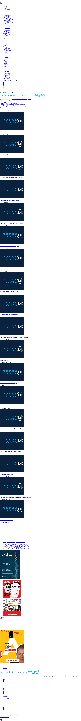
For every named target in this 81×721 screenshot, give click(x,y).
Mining (6, 44)
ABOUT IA (5, 8)
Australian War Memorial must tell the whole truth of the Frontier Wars (13, 106)
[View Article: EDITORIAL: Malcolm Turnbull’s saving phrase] (12, 266)
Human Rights (8, 48)
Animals (6, 52)
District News (7, 69)
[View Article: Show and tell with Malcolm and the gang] (12, 380)
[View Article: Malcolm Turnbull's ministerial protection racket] (12, 198)
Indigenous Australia (9, 68)
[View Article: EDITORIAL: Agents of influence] (12, 472)
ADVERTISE (8, 14)
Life (4, 46)
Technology (7, 43)
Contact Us (6, 679)
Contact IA (7, 16)
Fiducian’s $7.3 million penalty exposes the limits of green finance (12, 104)
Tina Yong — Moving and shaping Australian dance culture (14, 542)
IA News (7, 7)
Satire (6, 62)
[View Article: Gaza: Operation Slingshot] (12, 152)
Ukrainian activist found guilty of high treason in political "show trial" (16, 545)
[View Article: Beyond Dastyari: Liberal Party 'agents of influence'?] (12, 449)
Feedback (7, 17)
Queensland (7, 73)
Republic (7, 71)
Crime (6, 56)
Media (6, 42)
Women (6, 61)
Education (7, 58)
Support (7, 712)
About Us (5, 695)
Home (4, 5)
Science (6, 36)
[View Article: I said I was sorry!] (12, 357)
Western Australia (8, 77)
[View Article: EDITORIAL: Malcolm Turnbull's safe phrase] (12, 243)
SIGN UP (2, 536)
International (7, 30)
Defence (6, 31)
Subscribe (2, 683)
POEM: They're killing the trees (9, 543)
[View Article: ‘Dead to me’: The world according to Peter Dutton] (12, 312)
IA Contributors (8, 18)
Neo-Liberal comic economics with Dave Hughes (9, 103)
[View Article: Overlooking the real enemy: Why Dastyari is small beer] (12, 426)
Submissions (5, 696)
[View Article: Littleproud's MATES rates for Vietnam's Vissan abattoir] (12, 220)
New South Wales (8, 72)
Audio (6, 64)
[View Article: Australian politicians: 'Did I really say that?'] (12, 403)
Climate (6, 37)
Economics (7, 29)
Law (6, 51)
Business (4, 38)
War (6, 65)
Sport (6, 60)
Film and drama (8, 50)
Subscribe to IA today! (4, 102)
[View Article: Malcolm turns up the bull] (12, 129)
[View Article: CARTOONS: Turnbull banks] (12, 517)
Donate (5, 683)
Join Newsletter (8, 20)
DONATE (7, 13)
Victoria (6, 76)
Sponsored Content (8, 23)
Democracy (7, 28)
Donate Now (2, 628)
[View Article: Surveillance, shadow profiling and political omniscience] (12, 175)
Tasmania (7, 75)
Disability (7, 57)
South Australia (8, 74)
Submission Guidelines (9, 22)
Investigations (7, 32)
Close (1, 717)
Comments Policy (8, 15)
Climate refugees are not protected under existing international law (15, 544)
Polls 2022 (7, 27)
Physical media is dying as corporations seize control (10, 105)
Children (6, 53)
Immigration (7, 78)
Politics (4, 24)
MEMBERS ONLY (9, 10)
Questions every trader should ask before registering (12, 547)
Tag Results (5, 668)
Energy (6, 35)
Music (6, 54)
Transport (7, 45)
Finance (6, 40)
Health (6, 59)
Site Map (4, 699)
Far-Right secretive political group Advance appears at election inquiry (16, 546)
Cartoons (7, 49)
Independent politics (9, 19)
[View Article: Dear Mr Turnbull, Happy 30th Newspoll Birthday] (12, 289)
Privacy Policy (8, 21)
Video (6, 63)
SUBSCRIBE (7, 11)
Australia (4, 66)
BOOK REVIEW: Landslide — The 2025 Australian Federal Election (16, 548)
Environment (5, 33)
